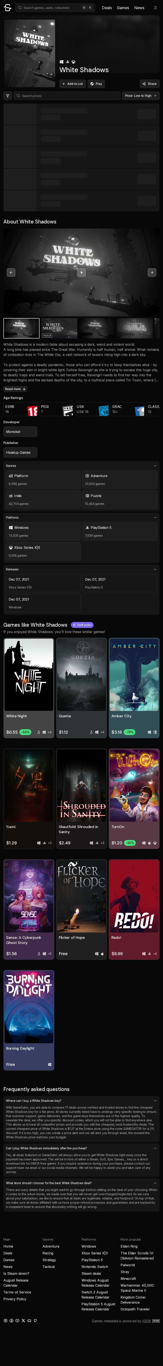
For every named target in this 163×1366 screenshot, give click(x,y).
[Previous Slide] (11, 272)
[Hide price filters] (7, 95)
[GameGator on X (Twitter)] (23, 1320)
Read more (13, 389)
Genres (11, 466)
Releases (12, 569)
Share (152, 84)
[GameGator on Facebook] (11, 1320)
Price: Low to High (138, 95)
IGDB (146, 1321)
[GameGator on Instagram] (5, 1320)
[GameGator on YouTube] (17, 1320)
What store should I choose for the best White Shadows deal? (49, 1183)
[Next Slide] (152, 272)
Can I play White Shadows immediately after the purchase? (46, 1148)
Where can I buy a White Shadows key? (33, 1100)
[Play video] (81, 272)
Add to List (75, 84)
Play (99, 84)
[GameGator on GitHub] (35, 1320)
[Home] (7, 7)
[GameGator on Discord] (29, 1320)
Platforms (12, 517)
